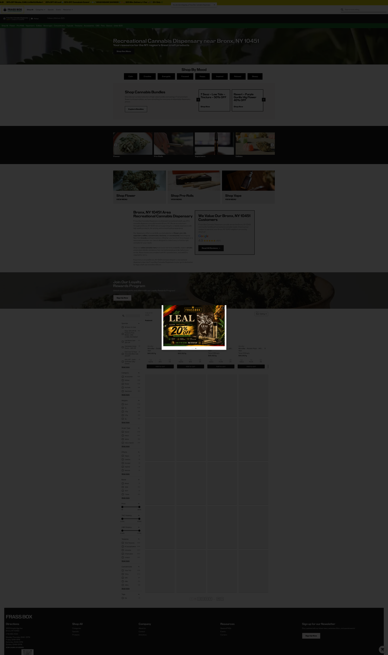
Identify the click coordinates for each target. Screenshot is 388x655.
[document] (194, 327)
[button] (223, 308)
